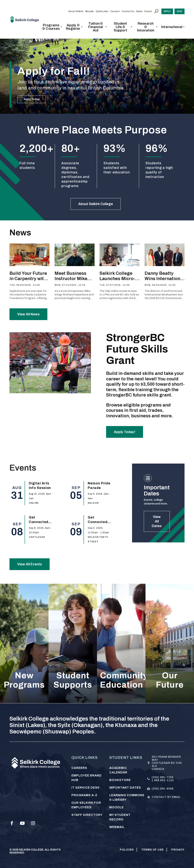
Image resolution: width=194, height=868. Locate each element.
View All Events (29, 564)
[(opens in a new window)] (11, 823)
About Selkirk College (95, 204)
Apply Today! (124, 432)
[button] (52, 27)
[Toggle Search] (156, 11)
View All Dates (157, 521)
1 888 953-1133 (163, 780)
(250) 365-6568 (163, 788)
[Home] (25, 19)
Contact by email (166, 797)
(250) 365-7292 (163, 777)
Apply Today (31, 99)
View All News (28, 314)
